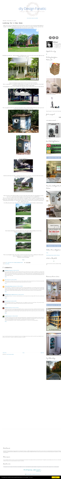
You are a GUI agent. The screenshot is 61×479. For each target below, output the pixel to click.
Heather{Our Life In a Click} (9, 294)
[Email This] (26, 262)
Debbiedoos (7, 270)
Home (23, 352)
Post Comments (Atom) (10, 354)
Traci (5, 301)
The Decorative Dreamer (9, 286)
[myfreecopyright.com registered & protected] (32, 474)
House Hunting (7, 263)
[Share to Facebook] (29, 262)
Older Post (42, 352)
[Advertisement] (23, 345)
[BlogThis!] (27, 262)
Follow (47, 252)
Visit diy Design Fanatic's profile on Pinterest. (53, 255)
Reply (6, 276)
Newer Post (4, 352)
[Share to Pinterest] (29, 262)
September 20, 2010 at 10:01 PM (13, 307)
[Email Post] (24, 262)
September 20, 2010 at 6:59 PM (11, 279)
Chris (6, 279)
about (30, 18)
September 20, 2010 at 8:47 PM (19, 294)
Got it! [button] (56, 477)
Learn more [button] (31, 477)
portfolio (36, 18)
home (28, 18)
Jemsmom (6, 307)
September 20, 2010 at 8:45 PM (18, 286)
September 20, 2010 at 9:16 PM (11, 301)
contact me (33, 18)
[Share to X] (28, 262)
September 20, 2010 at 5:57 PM (14, 270)
